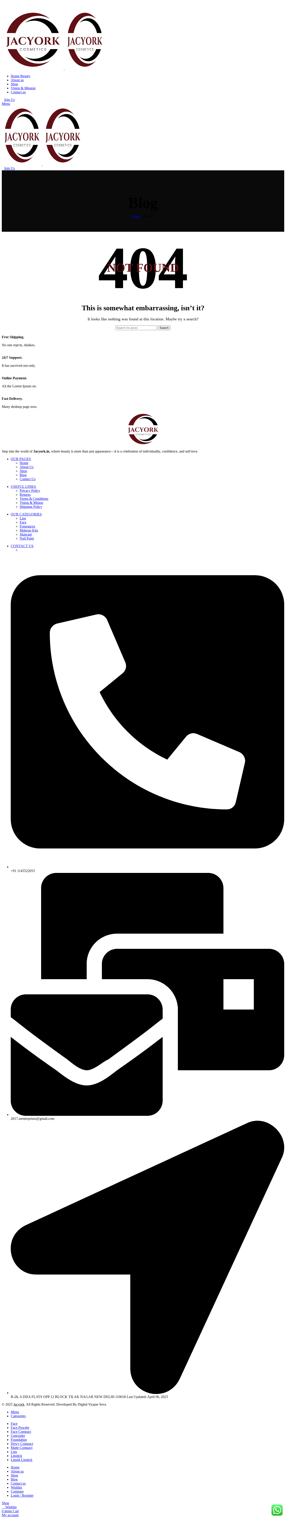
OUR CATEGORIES (26, 514)
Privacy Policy (30, 490)
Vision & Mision (31, 503)
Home (136, 216)
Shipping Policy (31, 507)
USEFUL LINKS (23, 486)
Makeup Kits (29, 530)
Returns (25, 495)
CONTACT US (22, 546)
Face (23, 522)
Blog (23, 475)
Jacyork (18, 1404)
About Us (27, 467)
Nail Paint (27, 538)
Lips (23, 518)
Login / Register (22, 1495)
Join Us (9, 100)
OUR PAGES (21, 459)
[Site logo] (33, 68)
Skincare (26, 534)
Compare (17, 1491)
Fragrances (27, 526)
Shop (23, 471)
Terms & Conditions (34, 499)
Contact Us (28, 479)
